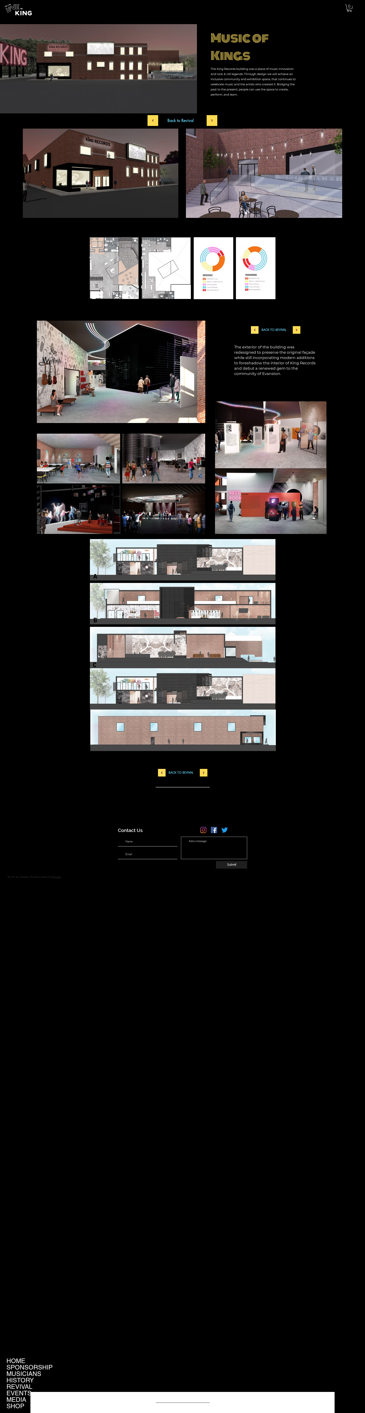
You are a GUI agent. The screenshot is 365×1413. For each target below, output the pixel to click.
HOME (15, 1361)
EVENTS (19, 1393)
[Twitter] (224, 830)
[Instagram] (203, 830)
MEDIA (16, 1399)
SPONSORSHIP (29, 1367)
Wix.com (56, 876)
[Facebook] (214, 830)
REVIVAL (19, 1386)
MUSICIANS (23, 1373)
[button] (349, 8)
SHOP (15, 1406)
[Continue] (153, 120)
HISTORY (20, 1380)
